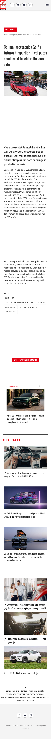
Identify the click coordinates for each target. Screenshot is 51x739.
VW (20, 307)
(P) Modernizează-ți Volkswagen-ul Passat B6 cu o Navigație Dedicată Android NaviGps (24, 474)
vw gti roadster (31, 307)
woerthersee (10, 312)
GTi (13, 298)
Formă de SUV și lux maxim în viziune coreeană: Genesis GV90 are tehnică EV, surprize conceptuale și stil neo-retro (25, 419)
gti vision (41, 302)
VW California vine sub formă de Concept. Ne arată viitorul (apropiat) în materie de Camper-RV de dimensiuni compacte (24, 557)
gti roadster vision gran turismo (19, 302)
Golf (7, 298)
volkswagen (10, 307)
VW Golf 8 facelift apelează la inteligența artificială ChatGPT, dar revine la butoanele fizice (25, 515)
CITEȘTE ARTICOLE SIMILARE (25, 360)
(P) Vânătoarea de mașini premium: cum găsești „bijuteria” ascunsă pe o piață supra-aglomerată (25, 606)
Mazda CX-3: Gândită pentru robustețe (21, 673)
